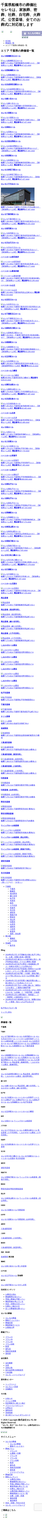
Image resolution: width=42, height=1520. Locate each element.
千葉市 (12, 889)
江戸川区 (13, 941)
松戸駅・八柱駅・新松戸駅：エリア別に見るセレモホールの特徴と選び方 (23, 976)
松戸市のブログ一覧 (9, 1008)
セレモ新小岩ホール (9, 1266)
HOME (8, 41)
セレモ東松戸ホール (20, 1100)
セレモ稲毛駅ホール (27, 1036)
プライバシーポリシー (14, 1406)
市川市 (12, 910)
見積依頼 (9, 1413)
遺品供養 (13, 1498)
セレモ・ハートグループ (15, 1375)
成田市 (12, 927)
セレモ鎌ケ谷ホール (9, 1086)
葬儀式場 (9, 1323)
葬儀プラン (9, 1449)
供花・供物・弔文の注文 (15, 1503)
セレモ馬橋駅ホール (15, 1102)
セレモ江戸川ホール (9, 1275)
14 (16, 882)
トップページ (10, 1384)
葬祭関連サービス (12, 1325)
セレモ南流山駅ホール (10, 1198)
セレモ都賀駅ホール (17, 1046)
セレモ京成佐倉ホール (10, 1144)
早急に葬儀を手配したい (15, 1299)
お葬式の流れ (10, 1294)
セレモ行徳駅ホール (29, 1156)
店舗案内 (9, 1389)
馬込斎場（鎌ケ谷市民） (27, 1086)
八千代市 (13, 905)
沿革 (7, 1365)
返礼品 (8, 1349)
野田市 (12, 917)
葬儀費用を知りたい (13, 1297)
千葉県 (8, 886)
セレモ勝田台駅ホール (28, 1130)
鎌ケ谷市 (13, 896)
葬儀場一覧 (9, 43)
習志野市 (13, 894)
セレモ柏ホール (7, 1121)
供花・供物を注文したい (15, 1304)
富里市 (12, 931)
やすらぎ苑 (21, 1285)
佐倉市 (12, 908)
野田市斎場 (5, 1189)
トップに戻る (6, 1012)
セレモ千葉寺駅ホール (10, 1036)
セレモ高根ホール (24, 1057)
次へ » (19, 882)
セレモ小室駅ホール (9, 1057)
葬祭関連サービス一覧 (19, 1493)
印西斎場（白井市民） (26, 1219)
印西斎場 (21, 1210)
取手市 (12, 945)
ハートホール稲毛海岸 (25, 1039)
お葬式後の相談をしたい (20, 1491)
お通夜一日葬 (15, 1453)
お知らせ (9, 1398)
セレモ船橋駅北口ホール (11, 1055)
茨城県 (8, 943)
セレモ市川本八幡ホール (11, 1156)
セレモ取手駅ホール (9, 1285)
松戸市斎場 (27, 1102)
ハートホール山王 (21, 1041)
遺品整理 (13, 1500)
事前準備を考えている (14, 1301)
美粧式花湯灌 (10, 1351)
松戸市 (12, 898)
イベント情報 (10, 1401)
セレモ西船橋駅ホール (30, 1055)
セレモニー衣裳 (11, 1387)
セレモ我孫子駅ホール (10, 1177)
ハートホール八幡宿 (25, 1111)
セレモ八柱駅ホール (9, 1097)
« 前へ (3, 882)
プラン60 (9, 1342)
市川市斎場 (20, 1158)
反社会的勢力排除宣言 (14, 1370)
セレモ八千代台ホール (10, 1130)
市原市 (12, 901)
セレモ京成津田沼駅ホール (11, 1074)
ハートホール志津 (26, 1144)
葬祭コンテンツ (11, 1477)
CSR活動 (8, 1372)
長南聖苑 (4, 1257)
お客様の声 (9, 1327)
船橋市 (12, 891)
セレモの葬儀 (10, 1318)
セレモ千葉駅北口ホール (16, 1043)
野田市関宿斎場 (16, 1189)
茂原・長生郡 (15, 934)
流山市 (12, 919)
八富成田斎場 (6, 1229)
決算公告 (9, 1368)
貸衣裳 (8, 1353)
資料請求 (9, 1410)
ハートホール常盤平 (25, 1097)
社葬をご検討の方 (12, 1306)
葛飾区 (12, 938)
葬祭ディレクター (12, 1320)
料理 (7, 1346)
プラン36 (9, 1339)
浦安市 (12, 912)
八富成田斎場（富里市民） (11, 1247)
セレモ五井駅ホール (9, 1111)
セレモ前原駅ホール (22, 1060)
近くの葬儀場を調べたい (15, 1309)
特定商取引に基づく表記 (15, 1403)
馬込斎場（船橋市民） (21, 1062)
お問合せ (9, 1408)
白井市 (12, 924)
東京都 (8, 936)
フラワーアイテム (17, 1472)
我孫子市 (13, 915)
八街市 (12, 929)
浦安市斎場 (5, 1168)
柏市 (11, 903)
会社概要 (9, 1363)
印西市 (12, 922)
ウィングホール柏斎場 (23, 1121)
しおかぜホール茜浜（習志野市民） (19, 1076)
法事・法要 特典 (17, 1496)
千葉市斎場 (29, 1046)
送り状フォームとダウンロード (17, 1415)
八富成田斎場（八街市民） (11, 1238)
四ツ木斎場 (21, 1266)
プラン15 (9, 1337)
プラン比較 (9, 1344)
